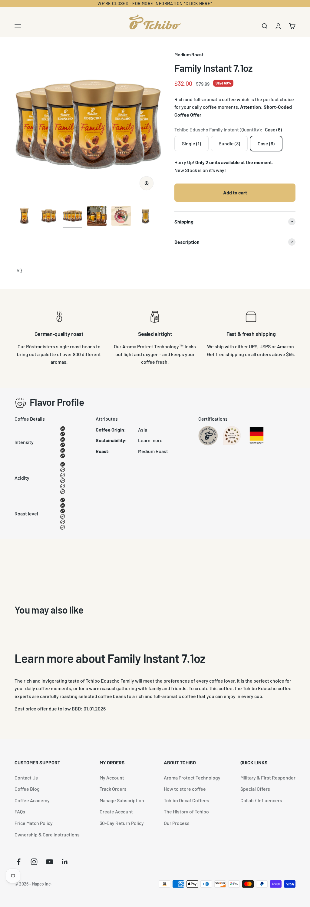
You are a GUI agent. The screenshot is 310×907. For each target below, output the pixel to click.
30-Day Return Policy (122, 823)
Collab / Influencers (261, 800)
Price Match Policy (34, 823)
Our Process (177, 823)
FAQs (20, 811)
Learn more (150, 440)
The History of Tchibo (186, 811)
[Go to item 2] (48, 216)
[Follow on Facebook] (19, 862)
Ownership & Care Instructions (47, 834)
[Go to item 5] (121, 216)
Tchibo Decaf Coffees (186, 800)
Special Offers (255, 789)
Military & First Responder (267, 777)
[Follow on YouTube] (49, 862)
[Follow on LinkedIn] (65, 862)
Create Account (116, 811)
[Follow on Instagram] (34, 862)
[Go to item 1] (24, 216)
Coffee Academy (32, 800)
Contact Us (26, 777)
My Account (112, 777)
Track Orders (113, 789)
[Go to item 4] (97, 216)
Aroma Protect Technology (192, 777)
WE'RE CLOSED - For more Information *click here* (154, 3)
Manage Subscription (122, 800)
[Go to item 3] (72, 216)
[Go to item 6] (145, 216)
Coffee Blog (27, 789)
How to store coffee (185, 789)
